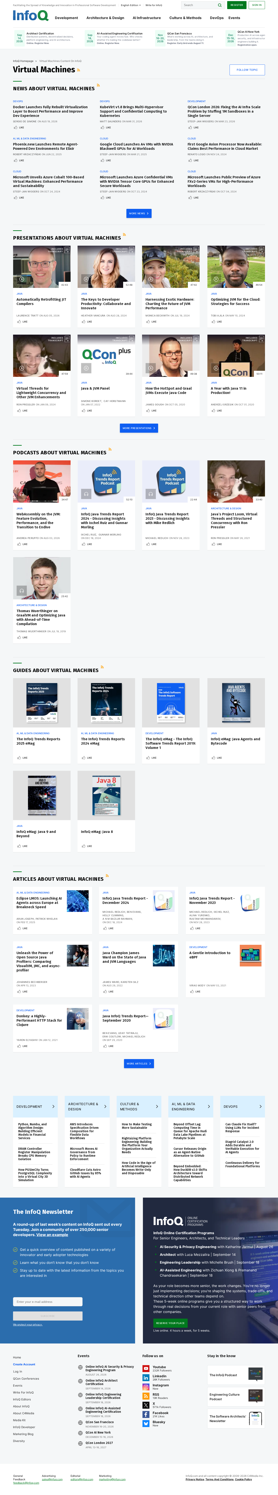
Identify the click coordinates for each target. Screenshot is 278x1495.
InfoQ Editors (22, 1399)
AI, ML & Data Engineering (29, 138)
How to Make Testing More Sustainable (137, 1126)
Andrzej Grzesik (222, 404)
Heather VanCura (93, 315)
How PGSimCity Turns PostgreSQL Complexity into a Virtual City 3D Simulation (35, 1175)
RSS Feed (79, 70)
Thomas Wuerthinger (31, 631)
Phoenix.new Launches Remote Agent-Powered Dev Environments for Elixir (45, 146)
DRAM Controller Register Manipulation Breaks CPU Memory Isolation (34, 1154)
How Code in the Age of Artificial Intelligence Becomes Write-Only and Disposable (139, 1168)
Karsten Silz (129, 982)
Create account (24, 1364)
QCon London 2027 (99, 1443)
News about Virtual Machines (54, 88)
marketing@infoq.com (112, 1479)
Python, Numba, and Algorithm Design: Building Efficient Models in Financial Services (32, 1131)
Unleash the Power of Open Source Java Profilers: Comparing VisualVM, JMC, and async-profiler (38, 961)
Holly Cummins (113, 915)
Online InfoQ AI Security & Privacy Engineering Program (110, 1368)
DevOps (217, 18)
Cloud (104, 138)
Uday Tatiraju (128, 1033)
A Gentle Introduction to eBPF (209, 955)
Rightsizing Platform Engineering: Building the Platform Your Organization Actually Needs (137, 1145)
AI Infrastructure (147, 18)
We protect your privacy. (28, 1324)
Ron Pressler (26, 404)
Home (17, 1357)
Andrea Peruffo (28, 538)
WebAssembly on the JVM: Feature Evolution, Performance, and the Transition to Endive (38, 520)
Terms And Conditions (219, 1479)
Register (237, 4)
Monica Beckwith (158, 315)
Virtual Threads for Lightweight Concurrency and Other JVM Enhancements (41, 392)
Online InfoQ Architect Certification (101, 1382)
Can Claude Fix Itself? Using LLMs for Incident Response (242, 1127)
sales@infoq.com (52, 1479)
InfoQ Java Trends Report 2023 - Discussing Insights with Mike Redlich (168, 518)
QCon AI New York (98, 1432)
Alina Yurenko (199, 915)
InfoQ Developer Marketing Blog (24, 1430)
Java (20, 293)
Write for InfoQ (23, 1392)
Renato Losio (197, 154)
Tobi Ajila (217, 315)
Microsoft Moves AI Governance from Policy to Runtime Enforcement (84, 1154)
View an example (52, 1234)
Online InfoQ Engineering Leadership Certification (103, 1396)
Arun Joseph (25, 918)
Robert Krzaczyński (27, 154)
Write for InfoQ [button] (154, 5)
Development (66, 18)
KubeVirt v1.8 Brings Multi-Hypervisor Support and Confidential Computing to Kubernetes (133, 111)
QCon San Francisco (100, 1422)
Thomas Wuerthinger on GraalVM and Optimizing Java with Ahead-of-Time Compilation (41, 617)
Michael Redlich (157, 538)
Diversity (19, 1441)
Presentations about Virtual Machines (67, 238)
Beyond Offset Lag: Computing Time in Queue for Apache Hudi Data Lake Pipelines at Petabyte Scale (190, 1131)
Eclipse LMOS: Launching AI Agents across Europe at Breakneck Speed (39, 902)
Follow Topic (247, 69)
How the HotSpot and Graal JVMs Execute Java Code (169, 390)
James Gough (155, 404)
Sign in (257, 4)
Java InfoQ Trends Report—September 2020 (126, 1018)
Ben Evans (134, 911)
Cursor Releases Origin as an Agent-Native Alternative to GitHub (190, 1152)
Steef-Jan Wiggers (201, 121)
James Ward (111, 982)
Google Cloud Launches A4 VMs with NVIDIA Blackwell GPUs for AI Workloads (136, 146)
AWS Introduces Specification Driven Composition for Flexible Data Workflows (84, 1131)
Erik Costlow (112, 1036)
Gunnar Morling (110, 534)
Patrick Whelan (46, 918)
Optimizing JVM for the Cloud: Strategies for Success (235, 301)
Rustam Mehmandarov (204, 918)
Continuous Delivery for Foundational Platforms (242, 1164)
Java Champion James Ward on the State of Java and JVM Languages (124, 957)
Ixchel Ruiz (88, 534)
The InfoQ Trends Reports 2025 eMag (38, 741)
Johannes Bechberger (32, 982)
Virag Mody (197, 985)
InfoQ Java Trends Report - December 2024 (125, 900)
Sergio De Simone (25, 121)
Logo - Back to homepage (31, 15)
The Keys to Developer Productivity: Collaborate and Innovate (106, 303)
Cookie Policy (243, 1479)
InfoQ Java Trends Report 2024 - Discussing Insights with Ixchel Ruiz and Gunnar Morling (104, 520)
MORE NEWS (137, 213)
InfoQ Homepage (23, 61)
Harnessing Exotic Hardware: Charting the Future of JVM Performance (170, 303)
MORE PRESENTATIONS (137, 428)
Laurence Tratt (27, 315)
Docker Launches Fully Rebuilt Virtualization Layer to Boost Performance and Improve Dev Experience (50, 111)
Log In (17, 1371)
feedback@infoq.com (26, 1482)
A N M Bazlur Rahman (117, 918)
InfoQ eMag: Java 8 (97, 831)
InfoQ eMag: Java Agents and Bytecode (235, 741)
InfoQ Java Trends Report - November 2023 (212, 900)
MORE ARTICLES (137, 1063)
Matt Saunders (110, 121)
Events (234, 18)
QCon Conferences (26, 1378)
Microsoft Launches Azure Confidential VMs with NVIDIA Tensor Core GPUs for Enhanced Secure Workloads (137, 181)
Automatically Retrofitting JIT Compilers (41, 301)
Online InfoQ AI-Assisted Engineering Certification (103, 1410)
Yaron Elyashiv (27, 1040)
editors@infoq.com (82, 1479)
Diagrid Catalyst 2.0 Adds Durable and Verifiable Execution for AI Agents (242, 1147)
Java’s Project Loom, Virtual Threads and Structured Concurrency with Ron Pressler (234, 520)
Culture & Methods (185, 18)
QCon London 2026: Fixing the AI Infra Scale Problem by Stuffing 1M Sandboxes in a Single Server (224, 111)
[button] (48, 1316)
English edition (129, 5)
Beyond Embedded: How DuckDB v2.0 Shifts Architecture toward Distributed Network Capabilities (190, 1173)
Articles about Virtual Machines (58, 879)
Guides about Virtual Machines (56, 670)
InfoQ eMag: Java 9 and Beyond (36, 833)
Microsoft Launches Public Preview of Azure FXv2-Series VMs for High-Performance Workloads (224, 181)
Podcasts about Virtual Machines (60, 453)
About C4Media (23, 1413)
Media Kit (19, 1420)
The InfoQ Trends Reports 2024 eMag (103, 741)
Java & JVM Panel (95, 388)
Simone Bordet (91, 401)
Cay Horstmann (115, 401)
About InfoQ (21, 1406)
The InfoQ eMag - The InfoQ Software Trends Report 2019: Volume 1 (171, 743)
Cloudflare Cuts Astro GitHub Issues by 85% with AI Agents (85, 1173)
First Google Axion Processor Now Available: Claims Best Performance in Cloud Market (225, 146)
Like (21, 127)
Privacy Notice (195, 1479)
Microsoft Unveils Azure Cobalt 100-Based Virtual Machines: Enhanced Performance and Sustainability (48, 181)
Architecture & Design (105, 18)
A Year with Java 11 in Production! (229, 390)
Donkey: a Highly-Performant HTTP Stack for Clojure (39, 1020)
